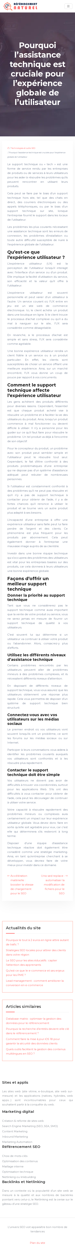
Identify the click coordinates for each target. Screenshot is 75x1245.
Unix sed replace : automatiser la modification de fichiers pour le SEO (53, 884)
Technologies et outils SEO (23, 148)
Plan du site (37, 1242)
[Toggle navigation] (68, 6)
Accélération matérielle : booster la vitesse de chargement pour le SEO (21, 884)
